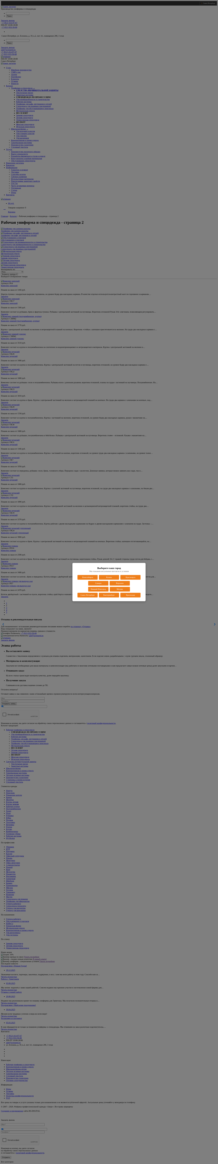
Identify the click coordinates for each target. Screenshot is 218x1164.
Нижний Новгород (98, 589)
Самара (98, 583)
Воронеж (120, 583)
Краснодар (130, 595)
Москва (120, 589)
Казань (109, 577)
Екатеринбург (109, 595)
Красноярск (130, 577)
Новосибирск (87, 577)
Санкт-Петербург (87, 595)
